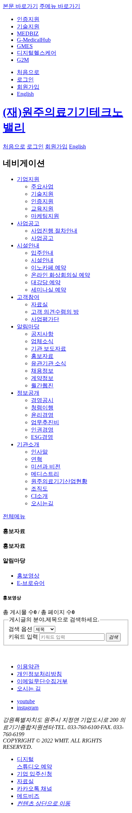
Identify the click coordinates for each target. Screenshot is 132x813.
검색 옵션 (20, 629)
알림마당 (28, 326)
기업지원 (28, 179)
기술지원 (28, 26)
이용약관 (28, 666)
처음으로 (28, 72)
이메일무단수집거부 (42, 681)
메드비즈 (28, 796)
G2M (23, 60)
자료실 (25, 781)
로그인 (25, 79)
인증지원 (28, 19)
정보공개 (28, 393)
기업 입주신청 (34, 774)
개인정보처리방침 (39, 674)
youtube (26, 701)
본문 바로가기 (20, 6)
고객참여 (28, 297)
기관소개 (28, 444)
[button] (14, 516)
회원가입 (28, 87)
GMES (25, 46)
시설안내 (28, 245)
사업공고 (28, 223)
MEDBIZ (28, 33)
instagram (27, 708)
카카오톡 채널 (34, 789)
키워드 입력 (23, 637)
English (25, 94)
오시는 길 (29, 689)
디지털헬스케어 (36, 53)
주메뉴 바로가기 (59, 6)
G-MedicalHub (34, 40)
